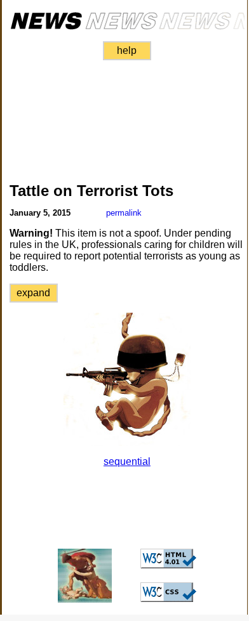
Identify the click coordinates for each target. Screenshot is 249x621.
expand (33, 292)
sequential (127, 461)
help (127, 50)
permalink (124, 213)
